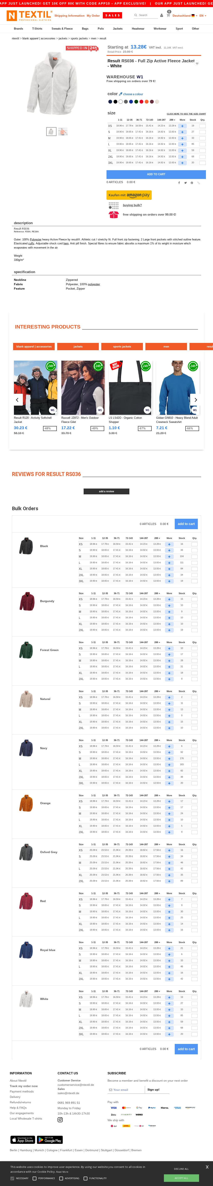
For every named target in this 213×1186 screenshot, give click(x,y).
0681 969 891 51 (69, 1102)
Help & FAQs (18, 1107)
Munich (39, 1150)
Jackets (118, 28)
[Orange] (147, 102)
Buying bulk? (132, 205)
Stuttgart (106, 1150)
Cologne (52, 1150)
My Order (93, 15)
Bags (85, 28)
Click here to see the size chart (186, 114)
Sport (179, 28)
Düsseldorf (122, 1150)
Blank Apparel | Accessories (34, 346)
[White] (121, 102)
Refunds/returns (20, 1102)
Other (195, 28)
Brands (18, 28)
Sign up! (153, 1089)
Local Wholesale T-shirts (26, 1118)
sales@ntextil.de (68, 1093)
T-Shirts (37, 28)
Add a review (106, 491)
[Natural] (157, 102)
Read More (62, 1171)
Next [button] (15, 88)
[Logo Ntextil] (29, 15)
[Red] (141, 102)
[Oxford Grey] (126, 102)
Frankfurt (66, 1150)
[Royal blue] (131, 102)
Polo (101, 28)
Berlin (13, 1150)
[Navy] (110, 102)
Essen (79, 1150)
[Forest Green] (136, 102)
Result (114, 61)
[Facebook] (179, 183)
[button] (162, 15)
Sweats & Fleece (62, 28)
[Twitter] (185, 183)
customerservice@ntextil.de (76, 1084)
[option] (57, 84)
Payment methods (22, 1091)
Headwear (138, 28)
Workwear (160, 28)
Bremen (136, 1150)
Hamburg (26, 1150)
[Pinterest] (192, 183)
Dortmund (91, 1150)
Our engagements (22, 1113)
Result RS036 (21, 228)
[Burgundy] (152, 102)
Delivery (15, 1097)
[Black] (115, 102)
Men (166, 346)
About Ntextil (18, 1080)
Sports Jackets (122, 346)
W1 (140, 77)
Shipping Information (69, 15)
